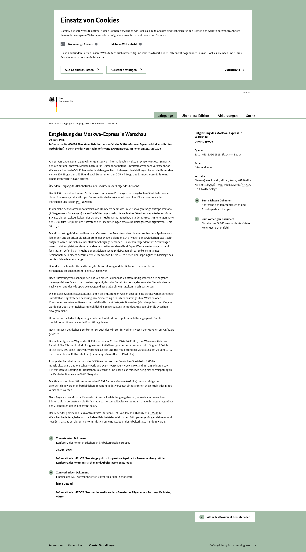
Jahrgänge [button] (165, 115)
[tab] (82, 44)
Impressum (56, 545)
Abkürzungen (228, 115)
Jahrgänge (67, 123)
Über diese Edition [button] (195, 115)
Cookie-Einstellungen (102, 545)
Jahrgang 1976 (82, 123)
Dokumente (98, 123)
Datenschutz (232, 69)
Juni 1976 (112, 123)
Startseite (54, 123)
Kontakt (247, 92)
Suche (250, 115)
